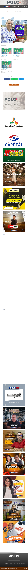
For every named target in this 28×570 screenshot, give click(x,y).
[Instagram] (25, 6)
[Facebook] (23, 6)
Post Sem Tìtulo (4, 55)
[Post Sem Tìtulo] (6, 51)
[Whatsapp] (27, 6)
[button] (2, 6)
